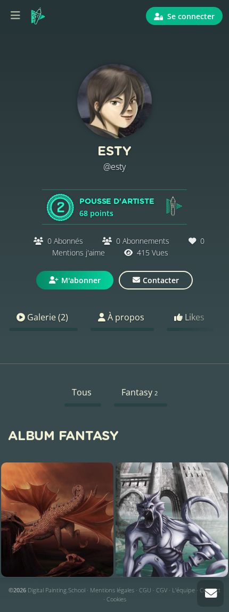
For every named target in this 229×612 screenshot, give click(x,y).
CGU (145, 590)
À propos (124, 317)
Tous (82, 392)
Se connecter (190, 16)
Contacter (161, 280)
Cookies (116, 599)
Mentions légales (112, 590)
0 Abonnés (65, 241)
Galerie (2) (46, 317)
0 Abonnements (142, 241)
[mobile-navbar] (15, 16)
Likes (194, 317)
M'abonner (81, 280)
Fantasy (139, 392)
